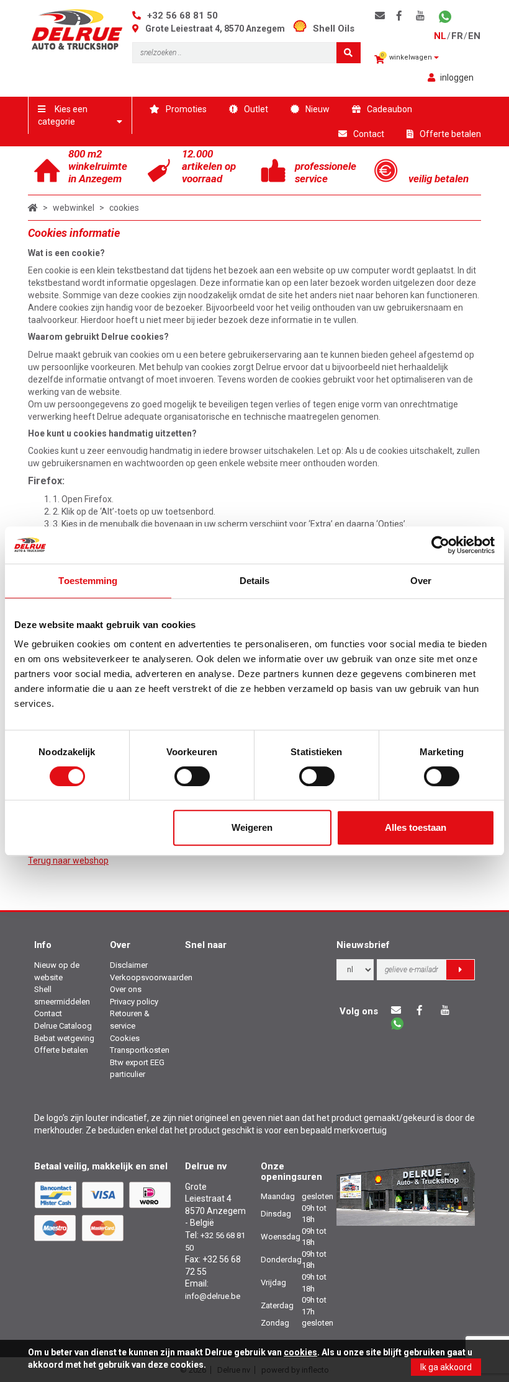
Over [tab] (420, 580)
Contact (368, 134)
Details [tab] (255, 580)
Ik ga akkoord (446, 1367)
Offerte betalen (450, 134)
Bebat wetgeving (64, 1038)
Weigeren (252, 827)
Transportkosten (139, 1050)
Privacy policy (134, 1001)
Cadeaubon (389, 109)
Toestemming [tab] (87, 580)
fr (457, 36)
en (474, 36)
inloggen (457, 77)
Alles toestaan (415, 827)
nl (440, 36)
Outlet (256, 109)
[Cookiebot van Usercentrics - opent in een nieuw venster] (440, 545)
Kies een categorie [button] (63, 115)
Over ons (126, 989)
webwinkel (73, 208)
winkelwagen (407, 56)
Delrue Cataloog (63, 1025)
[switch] (192, 776)
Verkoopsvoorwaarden (151, 977)
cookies (124, 208)
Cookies (125, 1038)
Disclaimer (129, 965)
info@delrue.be (212, 1296)
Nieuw (317, 109)
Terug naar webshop (68, 861)
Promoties (186, 109)
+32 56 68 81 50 (182, 15)
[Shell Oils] (303, 28)
